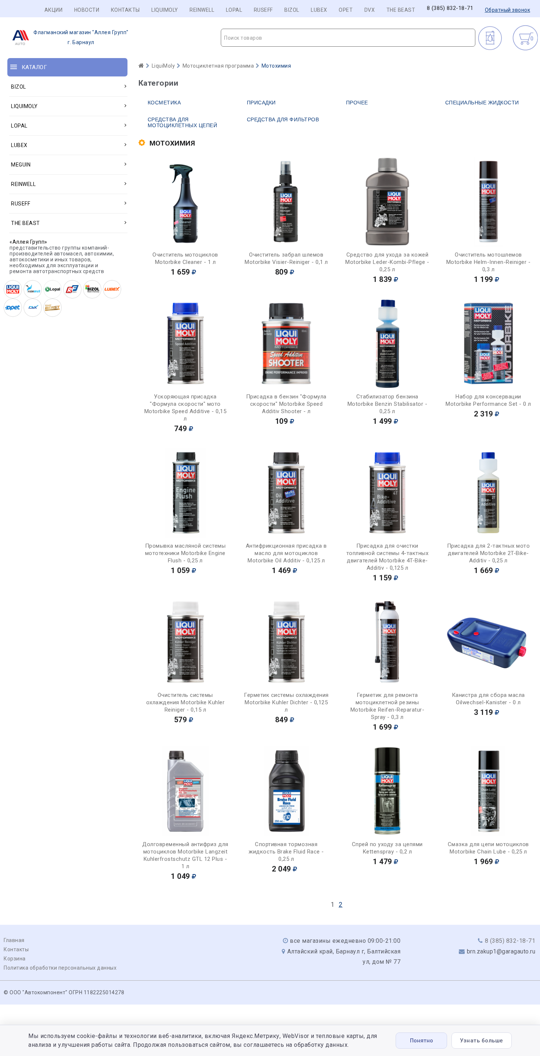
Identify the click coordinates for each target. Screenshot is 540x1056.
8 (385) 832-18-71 (450, 8)
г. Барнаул (81, 37)
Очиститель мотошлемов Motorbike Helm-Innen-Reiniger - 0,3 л (488, 262)
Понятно (421, 1040)
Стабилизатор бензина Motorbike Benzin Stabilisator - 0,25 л (388, 404)
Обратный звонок (507, 10)
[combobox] (348, 38)
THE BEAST (400, 10)
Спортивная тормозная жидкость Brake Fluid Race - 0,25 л (286, 851)
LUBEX (319, 10)
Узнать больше (481, 1040)
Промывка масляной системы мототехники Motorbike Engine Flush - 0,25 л (185, 553)
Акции (53, 10)
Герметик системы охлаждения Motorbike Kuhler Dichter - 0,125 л (286, 702)
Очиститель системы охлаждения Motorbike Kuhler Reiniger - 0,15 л (185, 702)
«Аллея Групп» (28, 242)
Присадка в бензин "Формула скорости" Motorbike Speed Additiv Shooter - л (286, 404)
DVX (369, 10)
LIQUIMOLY (164, 10)
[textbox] (348, 38)
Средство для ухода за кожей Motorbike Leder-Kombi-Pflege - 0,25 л (387, 262)
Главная (14, 940)
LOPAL (234, 10)
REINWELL (202, 10)
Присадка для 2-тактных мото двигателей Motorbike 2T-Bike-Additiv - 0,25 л (488, 553)
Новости (87, 10)
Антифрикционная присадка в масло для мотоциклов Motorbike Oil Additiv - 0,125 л (286, 553)
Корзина (15, 959)
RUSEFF (263, 10)
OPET (346, 10)
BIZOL (291, 10)
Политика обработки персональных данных (60, 968)
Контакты (125, 10)
